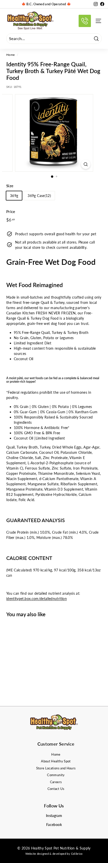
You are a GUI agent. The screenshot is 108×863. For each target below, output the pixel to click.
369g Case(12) (39, 195)
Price (10, 211)
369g (14, 195)
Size (9, 185)
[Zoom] (85, 164)
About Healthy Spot (56, 761)
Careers (56, 782)
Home (10, 55)
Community (56, 775)
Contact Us (56, 789)
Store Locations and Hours (56, 768)
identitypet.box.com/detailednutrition (36, 598)
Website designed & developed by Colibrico (53, 853)
